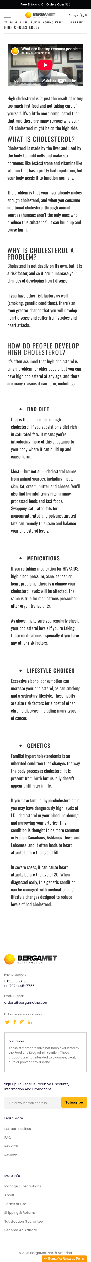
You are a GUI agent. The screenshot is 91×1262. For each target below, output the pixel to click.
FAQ (7, 1137)
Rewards (11, 1146)
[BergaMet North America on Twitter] (7, 1022)
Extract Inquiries (17, 1128)
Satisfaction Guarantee (23, 1221)
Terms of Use (15, 1204)
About (9, 1195)
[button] (64, 1258)
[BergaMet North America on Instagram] (22, 1022)
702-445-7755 (21, 985)
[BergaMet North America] (40, 15)
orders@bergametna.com (26, 1002)
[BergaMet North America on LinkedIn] (30, 1022)
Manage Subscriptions (22, 1186)
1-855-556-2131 (17, 981)
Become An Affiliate (20, 1230)
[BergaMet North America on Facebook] (15, 1022)
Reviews (11, 1155)
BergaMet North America (51, 1252)
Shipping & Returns (20, 1212)
